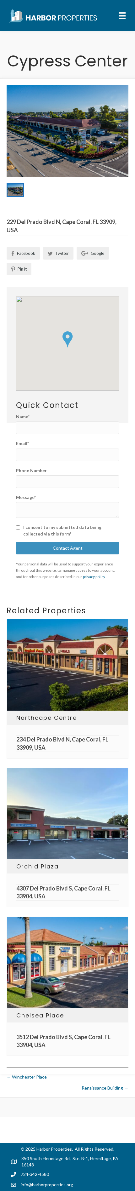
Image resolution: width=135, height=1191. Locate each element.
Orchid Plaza (37, 866)
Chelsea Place (40, 1015)
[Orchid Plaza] (67, 814)
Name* (23, 416)
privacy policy (94, 576)
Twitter (61, 253)
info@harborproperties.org (47, 1184)
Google (97, 253)
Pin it (22, 269)
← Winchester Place (27, 1076)
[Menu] (122, 15)
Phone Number (31, 470)
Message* (26, 497)
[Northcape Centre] (67, 665)
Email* (22, 443)
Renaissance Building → (105, 1088)
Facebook (25, 253)
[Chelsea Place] (67, 962)
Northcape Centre (46, 718)
